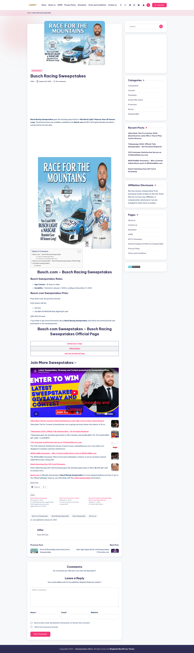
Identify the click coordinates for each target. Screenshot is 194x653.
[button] (159, 5)
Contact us (132, 225)
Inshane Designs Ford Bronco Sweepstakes (145, 244)
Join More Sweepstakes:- (42, 263)
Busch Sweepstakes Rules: (46, 256)
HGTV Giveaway (135, 239)
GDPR (130, 234)
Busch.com (34, 475)
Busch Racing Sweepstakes (60, 516)
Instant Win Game (135, 100)
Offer (40, 529)
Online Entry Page (74, 344)
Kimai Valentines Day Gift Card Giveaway (47, 464)
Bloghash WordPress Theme (122, 649)
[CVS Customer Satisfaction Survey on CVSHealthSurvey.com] (115, 445)
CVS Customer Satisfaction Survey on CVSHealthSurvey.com (56, 442)
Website (94, 612)
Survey (131, 109)
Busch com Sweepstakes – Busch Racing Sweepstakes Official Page (56, 261)
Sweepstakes (37, 70)
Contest (131, 90)
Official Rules (74, 349)
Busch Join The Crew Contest (69, 498)
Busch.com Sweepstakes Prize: (48, 258)
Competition (133, 86)
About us (131, 220)
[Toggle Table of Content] (78, 251)
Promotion (132, 104)
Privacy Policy (134, 248)
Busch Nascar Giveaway (38, 498)
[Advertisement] (75, 101)
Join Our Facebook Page (74, 353)
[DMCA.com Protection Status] (134, 267)
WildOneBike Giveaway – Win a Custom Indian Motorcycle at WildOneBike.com (63, 453)
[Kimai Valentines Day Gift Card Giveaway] (115, 467)
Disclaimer (132, 230)
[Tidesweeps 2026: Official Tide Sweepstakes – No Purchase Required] (115, 434)
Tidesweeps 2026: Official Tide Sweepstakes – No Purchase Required (59, 431)
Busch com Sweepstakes (40, 516)
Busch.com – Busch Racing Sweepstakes (47, 254)
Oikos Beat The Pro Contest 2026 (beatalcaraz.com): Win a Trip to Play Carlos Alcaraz (67, 421)
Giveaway (132, 95)
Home (29, 13)
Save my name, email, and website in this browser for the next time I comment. (62, 623)
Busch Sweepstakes (79, 516)
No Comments (61, 81)
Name (33, 612)
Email (64, 612)
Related (38, 265)
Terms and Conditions (137, 253)
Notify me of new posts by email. (46, 627)
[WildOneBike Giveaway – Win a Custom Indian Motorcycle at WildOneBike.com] (115, 456)
